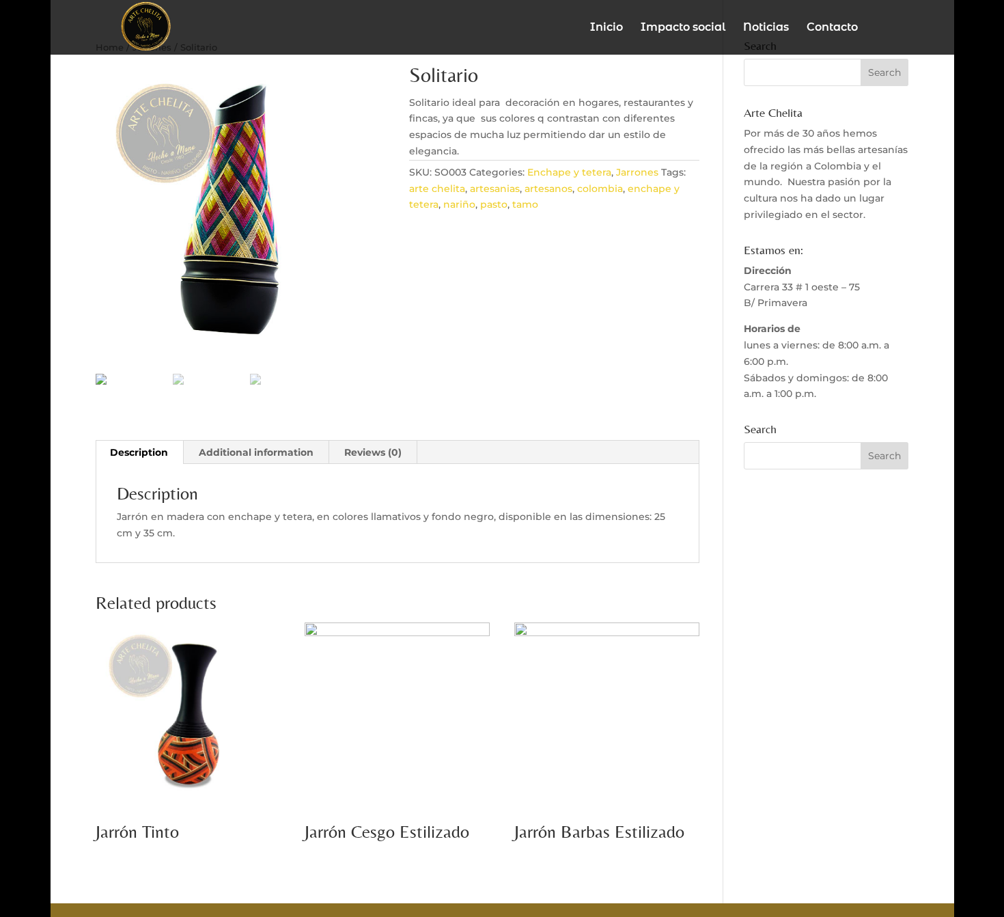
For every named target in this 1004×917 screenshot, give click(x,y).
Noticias (766, 28)
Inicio (606, 28)
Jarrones (637, 172)
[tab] (139, 452)
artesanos (548, 188)
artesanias (495, 188)
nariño (459, 204)
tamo (525, 204)
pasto (493, 204)
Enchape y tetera (569, 172)
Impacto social (683, 28)
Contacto (832, 28)
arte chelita (437, 188)
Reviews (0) (373, 452)
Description (139, 452)
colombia (600, 188)
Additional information (256, 452)
